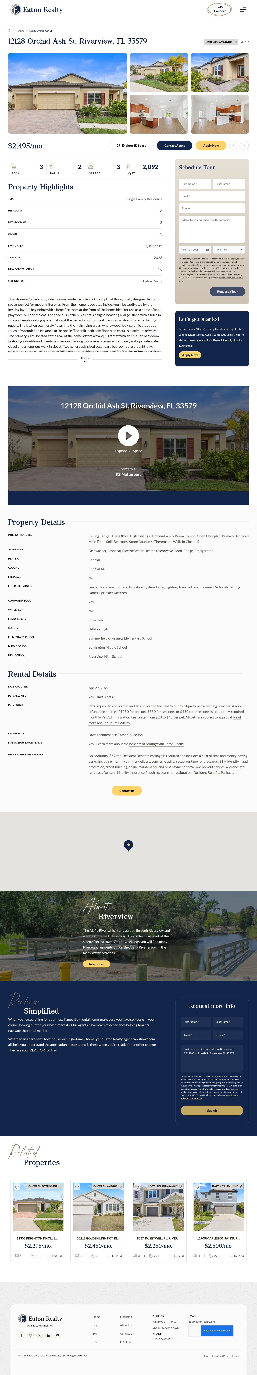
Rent (96, 1341)
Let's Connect (220, 9)
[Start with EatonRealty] (36, 9)
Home (96, 1316)
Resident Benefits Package (213, 772)
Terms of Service (213, 1356)
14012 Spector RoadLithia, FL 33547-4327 (166, 1324)
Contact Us (127, 1333)
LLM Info (125, 1341)
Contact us (126, 791)
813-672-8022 (162, 1339)
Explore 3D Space (134, 145)
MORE (85, 357)
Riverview (95, 620)
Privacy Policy (231, 1356)
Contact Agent (175, 145)
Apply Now (211, 145)
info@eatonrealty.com (201, 1321)
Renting (20, 31)
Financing (126, 1316)
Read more (96, 964)
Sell (95, 1333)
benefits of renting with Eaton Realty (156, 744)
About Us (126, 1325)
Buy (95, 1325)
